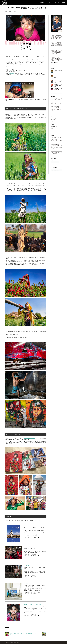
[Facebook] (52, 62)
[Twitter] (51, 62)
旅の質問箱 (52, 124)
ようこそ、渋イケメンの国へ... (56, 149)
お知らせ (15, 11)
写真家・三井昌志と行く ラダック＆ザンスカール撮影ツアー (56, 104)
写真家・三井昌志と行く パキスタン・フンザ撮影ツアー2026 (56, 99)
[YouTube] (54, 62)
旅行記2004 (53, 128)
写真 (51, 121)
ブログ (18, 11)
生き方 (52, 129)
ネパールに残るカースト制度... (56, 143)
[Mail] (57, 62)
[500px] (55, 62)
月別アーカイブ (53, 160)
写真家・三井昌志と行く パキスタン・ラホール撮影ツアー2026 (56, 101)
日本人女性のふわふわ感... (55, 144)
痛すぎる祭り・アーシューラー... (56, 151)
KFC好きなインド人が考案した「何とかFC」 (56, 110)
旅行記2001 (53, 126)
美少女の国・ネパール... (55, 139)
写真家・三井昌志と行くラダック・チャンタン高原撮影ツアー (56, 107)
